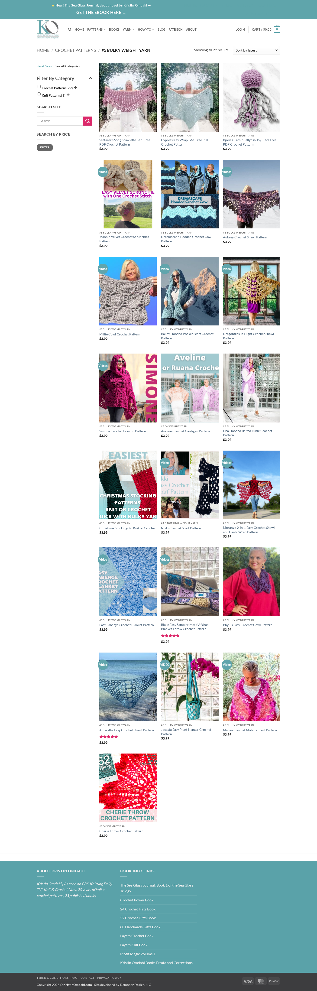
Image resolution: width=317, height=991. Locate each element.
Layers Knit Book (133, 944)
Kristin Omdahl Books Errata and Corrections (156, 962)
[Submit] (87, 121)
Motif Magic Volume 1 (137, 954)
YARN (127, 29)
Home (190, 5)
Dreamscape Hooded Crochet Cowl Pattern (186, 239)
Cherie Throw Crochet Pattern (121, 831)
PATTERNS (95, 29)
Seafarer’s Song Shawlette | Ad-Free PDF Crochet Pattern (124, 142)
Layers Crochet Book (136, 935)
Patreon (245, 5)
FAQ (74, 977)
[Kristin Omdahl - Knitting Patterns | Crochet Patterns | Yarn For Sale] (49, 29)
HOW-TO (144, 29)
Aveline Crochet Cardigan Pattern (185, 431)
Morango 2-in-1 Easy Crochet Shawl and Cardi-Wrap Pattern (249, 530)
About (207, 5)
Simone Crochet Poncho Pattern (122, 431)
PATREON (176, 29)
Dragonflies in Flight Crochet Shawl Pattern (248, 336)
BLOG (226, 5)
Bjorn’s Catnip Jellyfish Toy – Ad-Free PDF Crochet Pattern (249, 142)
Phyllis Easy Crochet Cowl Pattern (247, 625)
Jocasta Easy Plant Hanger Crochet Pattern (186, 732)
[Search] (69, 29)
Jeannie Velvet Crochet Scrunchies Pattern (124, 239)
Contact (268, 5)
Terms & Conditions (53, 977)
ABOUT (191, 29)
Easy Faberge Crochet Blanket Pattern (126, 625)
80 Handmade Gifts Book (140, 927)
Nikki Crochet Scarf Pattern (181, 528)
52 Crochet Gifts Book (138, 918)
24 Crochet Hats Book (137, 909)
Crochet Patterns (75, 50)
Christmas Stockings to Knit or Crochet (127, 528)
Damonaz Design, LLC (135, 985)
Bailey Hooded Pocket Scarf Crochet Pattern (187, 336)
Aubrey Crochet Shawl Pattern (245, 237)
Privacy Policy (109, 977)
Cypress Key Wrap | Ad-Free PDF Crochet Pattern (185, 142)
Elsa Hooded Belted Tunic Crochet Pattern (247, 433)
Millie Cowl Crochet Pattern (119, 334)
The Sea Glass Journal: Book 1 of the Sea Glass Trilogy (156, 888)
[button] (262, 14)
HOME (79, 29)
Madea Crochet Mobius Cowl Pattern (250, 730)
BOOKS (114, 29)
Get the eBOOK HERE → (101, 12)
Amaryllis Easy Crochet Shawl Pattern (126, 730)
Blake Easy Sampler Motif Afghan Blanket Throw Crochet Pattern (185, 627)
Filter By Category (55, 78)
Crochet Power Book (136, 900)
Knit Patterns (51, 95)
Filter (44, 147)
